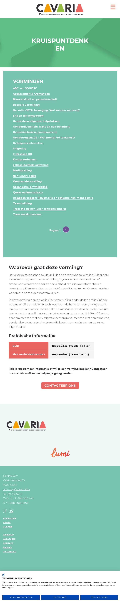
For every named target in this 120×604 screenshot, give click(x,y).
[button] (113, 8)
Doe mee (7, 527)
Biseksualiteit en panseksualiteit (35, 99)
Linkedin (11, 511)
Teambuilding (22, 203)
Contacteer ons (60, 385)
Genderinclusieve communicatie (35, 132)
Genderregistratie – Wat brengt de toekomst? (44, 137)
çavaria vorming (60, 9)
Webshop (8, 535)
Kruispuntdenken (24, 159)
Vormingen (9, 518)
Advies (6, 522)
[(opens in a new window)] (60, 452)
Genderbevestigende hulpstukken (36, 121)
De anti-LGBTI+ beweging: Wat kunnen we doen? (46, 110)
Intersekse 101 (22, 154)
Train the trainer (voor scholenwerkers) (39, 208)
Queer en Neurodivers (28, 192)
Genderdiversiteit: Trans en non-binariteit (41, 126)
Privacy (7, 547)
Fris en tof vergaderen (28, 115)
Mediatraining (22, 170)
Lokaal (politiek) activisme (30, 165)
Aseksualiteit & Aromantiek (31, 93)
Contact (8, 543)
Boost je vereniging (26, 104)
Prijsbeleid (9, 551)
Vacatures (9, 539)
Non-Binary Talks (24, 175)
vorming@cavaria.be (16, 489)
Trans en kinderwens (27, 214)
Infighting (19, 148)
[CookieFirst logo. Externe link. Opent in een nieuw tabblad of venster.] (3, 575)
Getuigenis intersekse (28, 143)
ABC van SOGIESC (25, 88)
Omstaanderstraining (27, 181)
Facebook (5, 511)
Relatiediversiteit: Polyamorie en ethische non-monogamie (53, 197)
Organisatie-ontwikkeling (30, 186)
